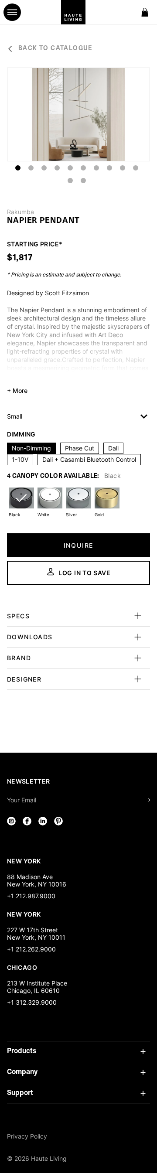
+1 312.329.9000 (32, 1002)
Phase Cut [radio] (79, 448)
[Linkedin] (42, 821)
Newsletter (28, 781)
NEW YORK (24, 860)
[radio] (21, 503)
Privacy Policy (27, 1136)
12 (83, 180)
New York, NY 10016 (36, 884)
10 (135, 167)
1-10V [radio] (20, 459)
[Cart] (145, 12)
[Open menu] (12, 12)
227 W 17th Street (32, 930)
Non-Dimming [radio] (31, 448)
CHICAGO (22, 967)
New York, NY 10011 (36, 937)
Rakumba (20, 212)
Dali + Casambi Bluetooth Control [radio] (89, 459)
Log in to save (84, 572)
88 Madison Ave (30, 876)
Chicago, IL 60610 (33, 990)
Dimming (21, 434)
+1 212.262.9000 (31, 949)
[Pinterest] (58, 821)
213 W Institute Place (37, 983)
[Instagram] (11, 821)
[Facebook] (27, 821)
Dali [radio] (113, 448)
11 (70, 180)
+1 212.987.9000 (31, 896)
